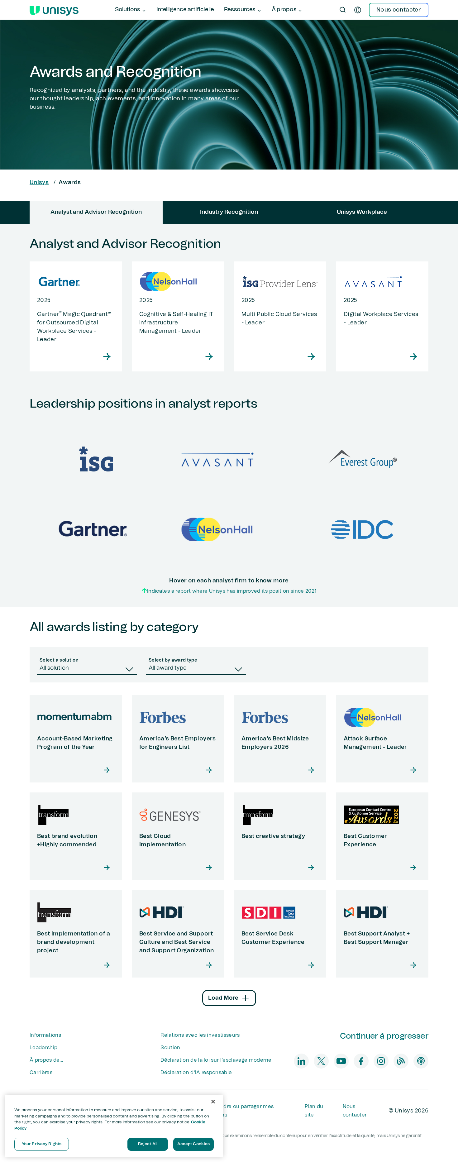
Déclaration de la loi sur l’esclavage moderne (215, 1060)
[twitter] (321, 1061)
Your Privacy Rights (41, 1144)
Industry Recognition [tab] (229, 212)
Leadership (43, 1047)
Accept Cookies (193, 1144)
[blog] (401, 1061)
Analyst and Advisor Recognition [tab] (96, 212)
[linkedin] (301, 1061)
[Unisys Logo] (54, 10)
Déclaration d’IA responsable (196, 1072)
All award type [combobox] (168, 668)
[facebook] (361, 1061)
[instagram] (381, 1061)
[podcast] (420, 1061)
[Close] (213, 1101)
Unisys (39, 182)
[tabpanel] (229, 415)
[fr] (357, 10)
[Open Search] (342, 10)
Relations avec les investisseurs (200, 1035)
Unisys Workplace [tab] (362, 212)
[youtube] (341, 1061)
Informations (45, 1035)
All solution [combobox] (54, 668)
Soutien (170, 1047)
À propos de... (46, 1060)
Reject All (147, 1144)
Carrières (41, 1072)
